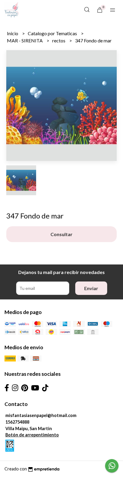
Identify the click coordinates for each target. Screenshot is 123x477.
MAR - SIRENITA (25, 40)
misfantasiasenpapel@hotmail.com (40, 415)
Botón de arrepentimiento (32, 434)
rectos (59, 40)
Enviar (91, 288)
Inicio (13, 33)
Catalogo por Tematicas (53, 33)
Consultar (61, 234)
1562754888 (17, 421)
